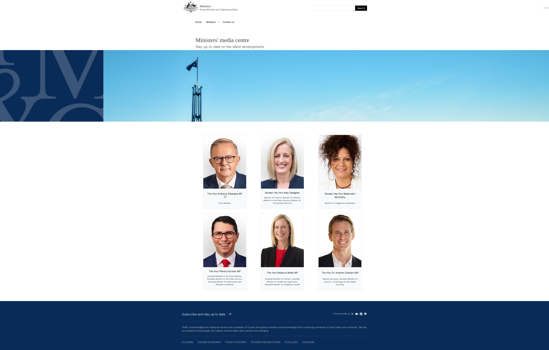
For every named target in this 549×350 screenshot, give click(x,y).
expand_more (219, 22)
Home (198, 22)
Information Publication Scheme (266, 342)
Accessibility (187, 342)
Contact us (228, 22)
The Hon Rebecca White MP (282, 272)
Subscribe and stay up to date (203, 314)
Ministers (211, 22)
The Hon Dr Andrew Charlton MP (340, 272)
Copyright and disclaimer (209, 342)
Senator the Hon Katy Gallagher (282, 192)
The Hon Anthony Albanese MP (224, 193)
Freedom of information (236, 342)
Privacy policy (291, 342)
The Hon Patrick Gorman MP (225, 271)
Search (361, 8)
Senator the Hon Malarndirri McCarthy (340, 195)
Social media (308, 342)
